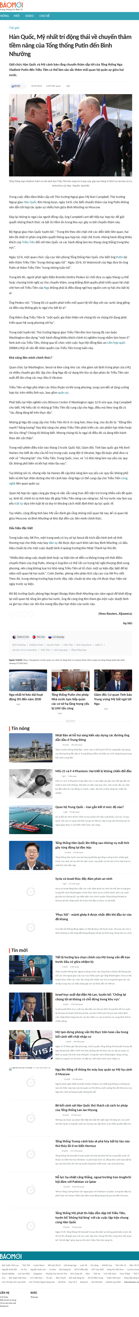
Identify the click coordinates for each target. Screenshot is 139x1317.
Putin (119, 257)
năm (88, 1274)
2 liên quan (74, 967)
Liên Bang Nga (58, 637)
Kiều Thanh (61, 1278)
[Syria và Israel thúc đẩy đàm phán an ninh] (30, 891)
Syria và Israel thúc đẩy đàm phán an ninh (83, 879)
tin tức (24, 1270)
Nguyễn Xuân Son (38, 1270)
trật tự (18, 503)
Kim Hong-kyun (84, 645)
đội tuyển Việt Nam (18, 1278)
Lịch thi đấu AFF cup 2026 (14, 1282)
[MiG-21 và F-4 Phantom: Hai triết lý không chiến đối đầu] (30, 783)
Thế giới (14, 28)
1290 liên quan (53, 86)
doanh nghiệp (8, 1274)
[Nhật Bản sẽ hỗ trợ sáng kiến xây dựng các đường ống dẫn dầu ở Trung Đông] (30, 747)
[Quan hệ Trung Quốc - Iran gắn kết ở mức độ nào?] (30, 819)
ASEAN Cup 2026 (113, 1282)
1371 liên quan (76, 1151)
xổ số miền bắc (81, 1270)
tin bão (52, 1270)
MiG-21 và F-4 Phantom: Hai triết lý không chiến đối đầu (93, 771)
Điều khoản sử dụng (8, 1300)
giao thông (125, 1274)
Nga (46, 288)
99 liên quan (75, 812)
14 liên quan (78, 853)
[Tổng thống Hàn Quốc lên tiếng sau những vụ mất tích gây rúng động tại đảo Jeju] (30, 855)
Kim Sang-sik (76, 1274)
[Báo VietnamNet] (58, 1079)
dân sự (53, 543)
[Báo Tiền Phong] (58, 853)
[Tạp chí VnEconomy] (58, 812)
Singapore (37, 1274)
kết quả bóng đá (76, 1278)
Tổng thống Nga (78, 650)
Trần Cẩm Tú (120, 1265)
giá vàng (94, 1265)
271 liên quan (74, 884)
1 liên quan (72, 776)
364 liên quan (79, 1042)
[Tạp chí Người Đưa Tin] (58, 1187)
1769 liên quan (77, 1004)
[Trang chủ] (11, 6)
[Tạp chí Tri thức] (57, 924)
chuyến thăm (53, 645)
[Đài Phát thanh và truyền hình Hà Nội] (98, 709)
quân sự (63, 393)
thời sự (96, 1274)
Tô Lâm (49, 1278)
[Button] (23, 86)
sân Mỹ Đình (96, 1282)
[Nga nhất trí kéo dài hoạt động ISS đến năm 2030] (28, 680)
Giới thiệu (4, 1297)
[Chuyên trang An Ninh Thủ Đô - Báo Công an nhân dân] (54, 714)
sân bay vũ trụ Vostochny (24, 650)
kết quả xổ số (54, 1265)
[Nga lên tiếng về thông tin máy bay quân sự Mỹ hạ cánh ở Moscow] (30, 1082)
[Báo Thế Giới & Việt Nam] (15, 86)
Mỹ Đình (62, 1282)
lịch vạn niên (24, 1274)
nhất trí (98, 645)
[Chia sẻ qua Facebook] (11, 614)
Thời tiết (26, 1265)
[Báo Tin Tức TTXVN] (11, 704)
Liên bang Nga (61, 650)
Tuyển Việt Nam (114, 1278)
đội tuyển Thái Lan (10, 1265)
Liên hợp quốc (116, 343)
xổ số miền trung (95, 1278)
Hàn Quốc (30, 202)
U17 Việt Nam (36, 1278)
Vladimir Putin (23, 637)
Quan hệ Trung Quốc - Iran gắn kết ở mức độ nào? (89, 807)
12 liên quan (77, 1079)
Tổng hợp (34, 1297)
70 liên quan (77, 1227)
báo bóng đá (65, 1270)
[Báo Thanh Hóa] (59, 1042)
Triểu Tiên (45, 650)
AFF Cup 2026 (98, 1270)
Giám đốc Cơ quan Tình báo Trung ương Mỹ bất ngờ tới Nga (113, 699)
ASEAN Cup (107, 1265)
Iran (3, 1278)
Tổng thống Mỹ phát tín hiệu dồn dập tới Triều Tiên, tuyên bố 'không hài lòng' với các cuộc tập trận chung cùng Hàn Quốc (92, 1218)
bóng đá (84, 1282)
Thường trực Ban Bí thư (56, 1274)
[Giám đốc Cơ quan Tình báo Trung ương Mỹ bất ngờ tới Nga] (113, 680)
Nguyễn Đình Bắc (9, 1270)
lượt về (83, 1265)
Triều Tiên (28, 242)
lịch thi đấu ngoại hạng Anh (42, 1282)
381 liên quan (76, 745)
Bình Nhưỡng (19, 645)
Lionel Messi (39, 1265)
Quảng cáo (4, 1306)
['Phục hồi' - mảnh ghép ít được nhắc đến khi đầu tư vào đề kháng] (30, 927)
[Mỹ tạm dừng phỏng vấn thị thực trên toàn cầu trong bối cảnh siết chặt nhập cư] (30, 1044)
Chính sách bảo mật (8, 1303)
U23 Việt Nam (110, 1274)
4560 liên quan (78, 1187)
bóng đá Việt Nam (115, 1270)
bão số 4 (73, 1282)
